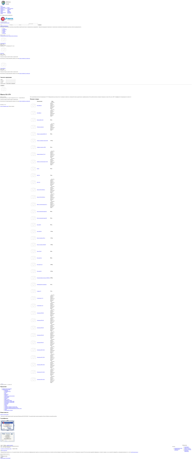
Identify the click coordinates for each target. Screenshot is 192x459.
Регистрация (8, 458)
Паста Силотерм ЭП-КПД (41, 244)
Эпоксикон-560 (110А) (41, 379)
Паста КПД (39, 224)
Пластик (5, 398)
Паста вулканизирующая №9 (42, 218)
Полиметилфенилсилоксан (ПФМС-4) (43, 277)
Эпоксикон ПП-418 (40, 335)
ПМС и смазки (6, 399)
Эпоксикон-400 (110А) (41, 349)
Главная (3, 28)
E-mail (2, 82)
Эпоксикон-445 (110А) (41, 357)
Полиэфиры (6, 403)
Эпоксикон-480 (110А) (41, 364)
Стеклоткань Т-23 (40, 305)
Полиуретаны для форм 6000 (9, 402)
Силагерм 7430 (3, 43)
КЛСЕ (38, 168)
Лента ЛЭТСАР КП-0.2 (41, 197)
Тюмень (8, 11)
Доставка (4, 31)
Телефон (2, 80)
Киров (2, 11)
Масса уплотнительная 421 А (42, 204)
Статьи (3, 32)
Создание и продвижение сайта (6, 448)
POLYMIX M (39, 105)
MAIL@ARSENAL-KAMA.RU (24, 58)
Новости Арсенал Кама (4, 414)
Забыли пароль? (3, 458)
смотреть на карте (10, 445)
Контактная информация (186, 451)
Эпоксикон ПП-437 (40, 342)
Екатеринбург (3, 9)
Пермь (2, 13)
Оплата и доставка (187, 448)
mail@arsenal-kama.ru (4, 26)
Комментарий (3, 83)
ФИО (2, 79)
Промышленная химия (6, 389)
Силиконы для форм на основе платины (11, 407)
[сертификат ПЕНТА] (7, 441)
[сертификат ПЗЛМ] (7, 430)
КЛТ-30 (38, 175)
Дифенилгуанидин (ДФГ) (41, 147)
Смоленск (9, 9)
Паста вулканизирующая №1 (42, 211)
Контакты (4, 33)
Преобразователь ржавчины (41, 284)
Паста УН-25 (39, 251)
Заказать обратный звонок (4, 22)
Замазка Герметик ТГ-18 (41, 154)
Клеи (5, 393)
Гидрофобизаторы (7, 391)
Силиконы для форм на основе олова (10, 406)
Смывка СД (39, 291)
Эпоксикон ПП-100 (40, 320)
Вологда (2, 8)
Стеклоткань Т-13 (40, 298)
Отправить (2, 85)
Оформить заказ (6, 106)
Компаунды (6, 394)
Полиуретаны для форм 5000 (9, 401)
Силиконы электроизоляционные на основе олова (13, 408)
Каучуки (5, 392)
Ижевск (2, 10)
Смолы (5, 409)
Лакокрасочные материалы (7, 388)
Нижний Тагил (3, 12)
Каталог (3, 30)
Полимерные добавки (8, 400)
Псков (8, 7)
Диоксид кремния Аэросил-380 (42, 140)
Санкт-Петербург (10, 8)
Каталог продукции (187, 449)
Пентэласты (6, 397)
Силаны (5, 405)
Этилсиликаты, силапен (8, 410)
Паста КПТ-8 (39, 231)
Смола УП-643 (2, 68)
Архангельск (3, 7)
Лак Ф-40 (2, 53)
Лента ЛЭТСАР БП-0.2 (41, 189)
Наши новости (186, 447)
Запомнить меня (4, 456)
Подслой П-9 (39, 271)
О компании (4, 29)
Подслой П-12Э (39, 264)
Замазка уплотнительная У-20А (42, 161)
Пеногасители (6, 396)
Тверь (8, 10)
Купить (1, 106)
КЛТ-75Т (38, 182)
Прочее (5, 404)
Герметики (6, 390)
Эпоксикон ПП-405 (40, 327)
